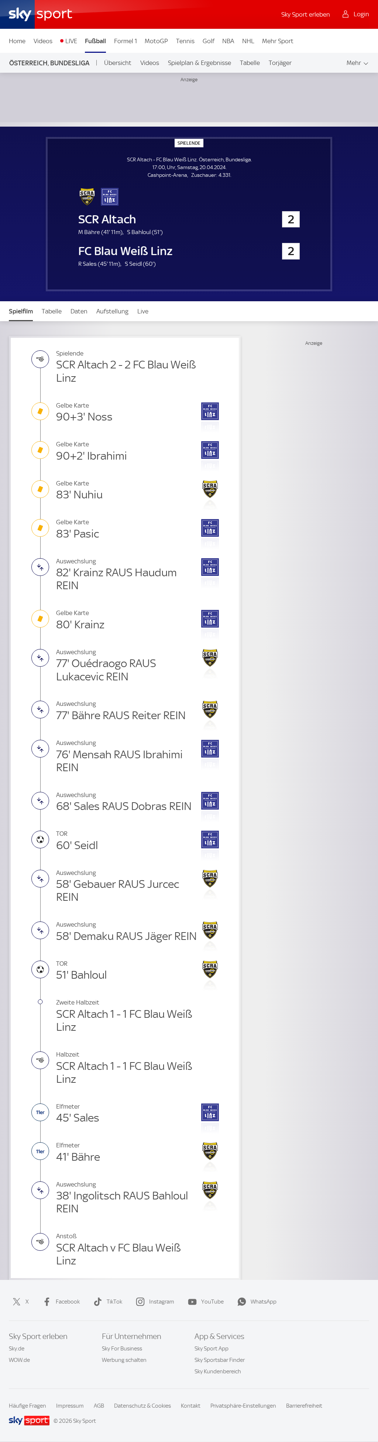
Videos (43, 41)
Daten (79, 311)
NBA (228, 41)
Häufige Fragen (27, 1405)
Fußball (95, 41)
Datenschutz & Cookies (142, 1405)
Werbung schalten (124, 1360)
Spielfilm (21, 311)
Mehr (354, 62)
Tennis (185, 41)
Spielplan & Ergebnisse (199, 62)
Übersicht (117, 62)
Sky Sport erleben (305, 14)
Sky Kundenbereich (218, 1371)
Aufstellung (112, 311)
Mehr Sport (277, 41)
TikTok (114, 1301)
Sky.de (16, 1348)
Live (142, 311)
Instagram (161, 1301)
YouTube (212, 1301)
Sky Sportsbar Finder (220, 1360)
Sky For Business (122, 1348)
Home (17, 41)
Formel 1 (125, 41)
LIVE (71, 41)
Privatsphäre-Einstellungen (243, 1405)
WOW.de (19, 1360)
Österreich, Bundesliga (49, 63)
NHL (248, 41)
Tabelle (250, 62)
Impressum (70, 1405)
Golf (208, 41)
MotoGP (156, 41)
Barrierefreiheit (304, 1405)
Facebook (68, 1301)
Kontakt (190, 1405)
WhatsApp (263, 1301)
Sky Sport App (211, 1348)
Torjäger (280, 62)
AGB (99, 1405)
